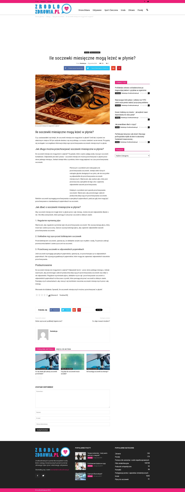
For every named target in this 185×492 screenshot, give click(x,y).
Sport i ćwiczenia (111, 10)
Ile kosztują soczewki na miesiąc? (97, 371)
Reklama (43, 1)
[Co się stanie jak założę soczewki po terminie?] (47, 362)
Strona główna (84, 10)
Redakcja (83, 63)
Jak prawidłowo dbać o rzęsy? (125, 124)
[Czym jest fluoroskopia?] (80, 476)
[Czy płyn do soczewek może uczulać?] (72, 362)
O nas (37, 1)
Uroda (123, 10)
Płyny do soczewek (95, 52)
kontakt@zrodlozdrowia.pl (60, 470)
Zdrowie (131, 10)
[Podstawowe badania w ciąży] (80, 466)
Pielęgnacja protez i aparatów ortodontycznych (131, 473)
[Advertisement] (92, 35)
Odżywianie (97, 10)
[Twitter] (148, 1)
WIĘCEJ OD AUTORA (63, 349)
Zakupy (87, 52)
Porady (140, 10)
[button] (147, 10)
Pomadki (118, 470)
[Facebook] (144, 1)
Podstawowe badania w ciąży (97, 463)
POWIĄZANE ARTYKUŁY (45, 349)
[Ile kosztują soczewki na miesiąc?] (98, 362)
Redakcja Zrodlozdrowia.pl (130, 93)
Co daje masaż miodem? (101, 321)
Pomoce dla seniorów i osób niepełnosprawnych (132, 460)
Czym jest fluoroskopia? (95, 474)
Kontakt (50, 1)
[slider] (41, 295)
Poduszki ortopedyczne (123, 466)
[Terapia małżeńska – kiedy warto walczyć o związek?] (80, 456)
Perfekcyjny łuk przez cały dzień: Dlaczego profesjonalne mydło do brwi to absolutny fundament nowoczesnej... (130, 136)
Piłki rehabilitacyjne (122, 463)
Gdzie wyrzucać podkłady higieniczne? (48, 321)
